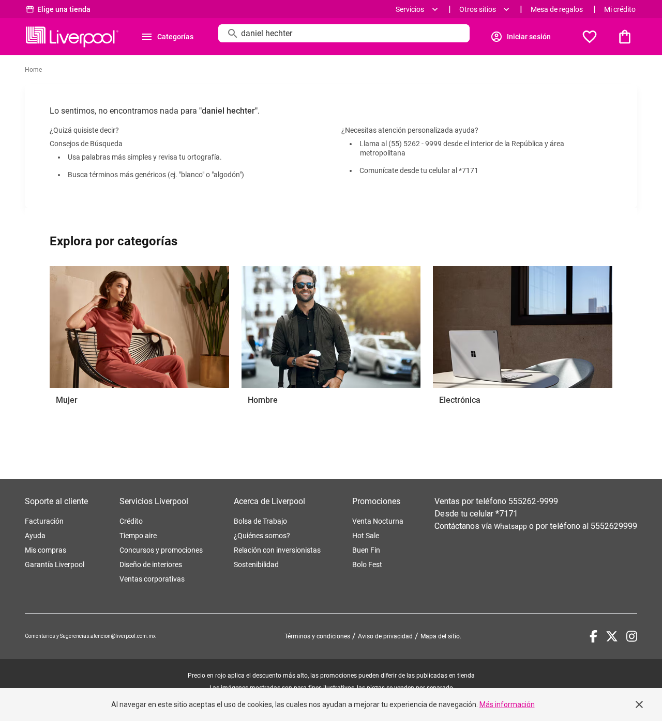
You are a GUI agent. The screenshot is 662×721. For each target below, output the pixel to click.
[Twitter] (612, 636)
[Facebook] (593, 636)
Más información (507, 704)
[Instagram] (631, 636)
